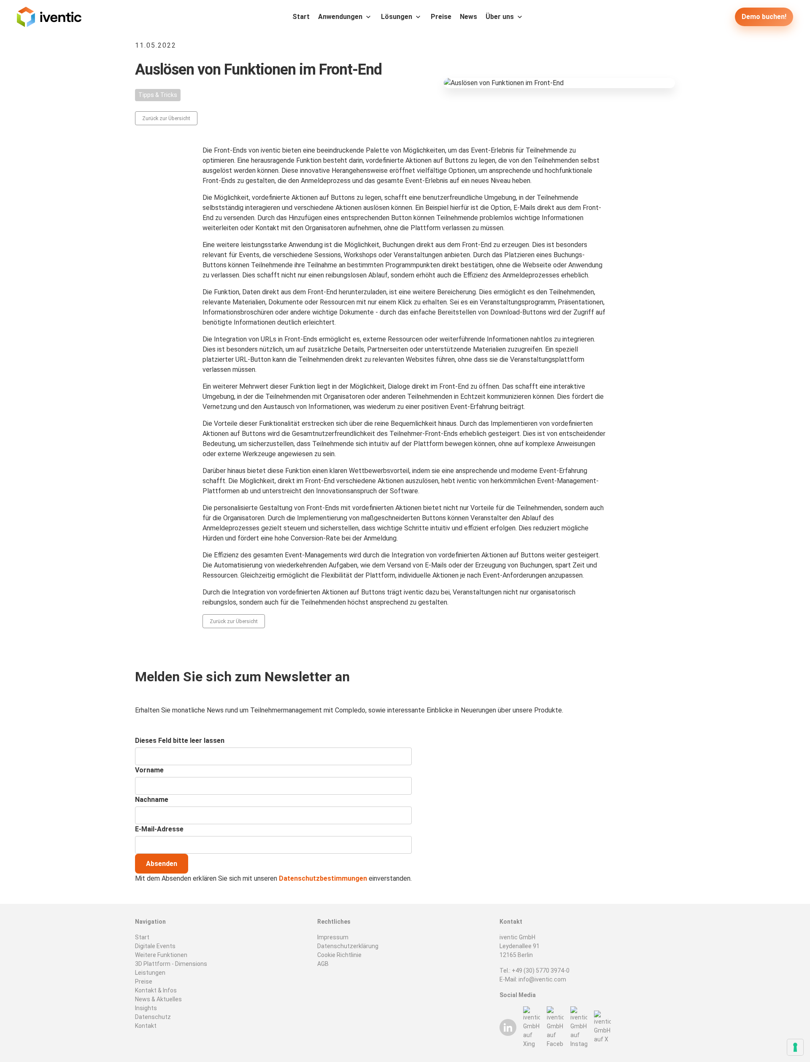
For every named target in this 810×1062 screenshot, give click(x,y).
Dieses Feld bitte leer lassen (179, 741)
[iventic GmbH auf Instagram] (578, 1027)
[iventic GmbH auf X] (602, 1027)
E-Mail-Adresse (159, 829)
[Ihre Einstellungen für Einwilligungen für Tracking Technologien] (795, 1047)
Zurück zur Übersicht (166, 118)
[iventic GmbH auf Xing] (531, 1027)
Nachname (151, 800)
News (468, 17)
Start (301, 17)
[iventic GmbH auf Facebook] (555, 1027)
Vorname (149, 770)
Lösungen (396, 17)
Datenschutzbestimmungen (323, 878)
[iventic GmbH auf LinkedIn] (508, 1027)
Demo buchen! (764, 17)
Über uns (500, 17)
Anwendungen (340, 17)
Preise (441, 17)
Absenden (161, 864)
